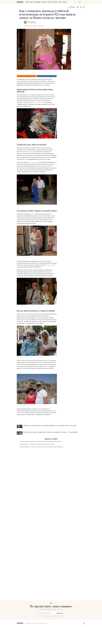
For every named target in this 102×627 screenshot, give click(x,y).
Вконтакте (81, 7)
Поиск (80, 2)
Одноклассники (84, 7)
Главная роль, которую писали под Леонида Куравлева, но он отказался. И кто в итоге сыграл (50, 425)
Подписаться (59, 613)
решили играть (49, 265)
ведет (47, 366)
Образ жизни (55, 2)
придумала (30, 151)
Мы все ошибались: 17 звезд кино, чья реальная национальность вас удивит (37, 444)
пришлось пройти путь (36, 102)
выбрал (32, 214)
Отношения (37, 2)
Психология (44, 2)
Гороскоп (65, 2)
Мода (27, 2)
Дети (49, 2)
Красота (31, 2)
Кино (60, 2)
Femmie (23, 1)
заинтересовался (32, 162)
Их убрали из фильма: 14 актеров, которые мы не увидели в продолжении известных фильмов (41, 446)
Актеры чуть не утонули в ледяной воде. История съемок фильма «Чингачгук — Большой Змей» (50, 432)
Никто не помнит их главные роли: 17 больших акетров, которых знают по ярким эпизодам (41, 441)
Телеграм (77, 7)
